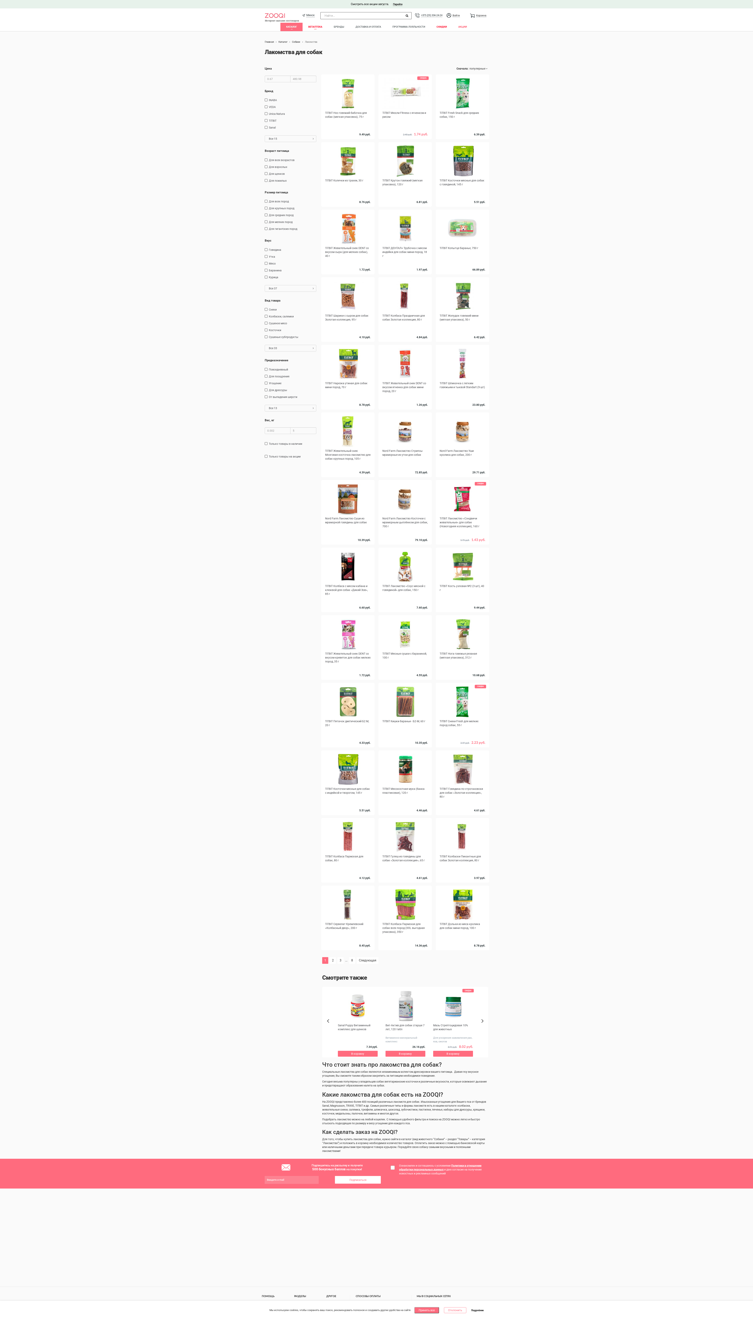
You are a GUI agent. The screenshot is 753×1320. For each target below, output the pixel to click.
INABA (273, 100)
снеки (273, 309)
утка (272, 256)
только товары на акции (285, 456)
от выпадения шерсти (283, 397)
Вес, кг (269, 420)
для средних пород (281, 215)
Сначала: (462, 68)
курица (273, 277)
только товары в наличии (285, 443)
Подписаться (357, 1179)
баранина (275, 270)
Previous (330, 1027)
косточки (275, 330)
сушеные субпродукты (283, 337)
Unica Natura (277, 113)
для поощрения (279, 376)
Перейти (397, 4)
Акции (462, 26)
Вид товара (272, 300)
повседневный (278, 369)
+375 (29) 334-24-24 (431, 15)
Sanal (272, 127)
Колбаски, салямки (281, 316)
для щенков (277, 173)
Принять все (427, 1310)
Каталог (291, 26)
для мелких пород (281, 222)
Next (483, 1025)
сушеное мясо (278, 323)
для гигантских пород (283, 228)
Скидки (442, 26)
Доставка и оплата (368, 26)
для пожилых (278, 180)
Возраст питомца (277, 151)
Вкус (268, 240)
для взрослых (278, 167)
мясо (272, 263)
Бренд (269, 91)
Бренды (339, 26)
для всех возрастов (282, 160)
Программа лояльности (408, 26)
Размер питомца (276, 192)
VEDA (272, 107)
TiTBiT (272, 120)
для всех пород (279, 201)
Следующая (367, 960)
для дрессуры (278, 390)
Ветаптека (315, 26)
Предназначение (276, 360)
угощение (275, 383)
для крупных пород (281, 208)
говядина (275, 249)
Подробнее (477, 1310)
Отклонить (455, 1310)
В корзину (405, 478)
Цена (268, 68)
